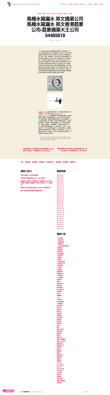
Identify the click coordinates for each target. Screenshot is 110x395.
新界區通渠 (60, 287)
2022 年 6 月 (60, 197)
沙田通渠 (59, 299)
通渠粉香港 (60, 355)
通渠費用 (59, 361)
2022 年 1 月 (60, 207)
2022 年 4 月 (60, 201)
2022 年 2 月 (60, 205)
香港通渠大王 (27, 391)
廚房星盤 (59, 137)
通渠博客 (96, 4)
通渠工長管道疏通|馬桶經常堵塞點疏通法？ (32, 190)
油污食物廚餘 (60, 301)
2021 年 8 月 (60, 217)
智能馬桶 (59, 291)
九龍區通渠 (60, 248)
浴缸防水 (69, 137)
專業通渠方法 (60, 273)
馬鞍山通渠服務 (61, 381)
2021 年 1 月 (60, 228)
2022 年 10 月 (60, 193)
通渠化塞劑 (60, 331)
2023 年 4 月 (60, 183)
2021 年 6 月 (60, 221)
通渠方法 (59, 349)
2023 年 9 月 (60, 175)
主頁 (60, 4)
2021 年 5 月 (60, 223)
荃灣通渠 (59, 315)
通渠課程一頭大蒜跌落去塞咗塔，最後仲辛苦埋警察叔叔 (35, 187)
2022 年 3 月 (60, 203)
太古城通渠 (60, 266)
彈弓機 (58, 281)
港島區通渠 (60, 305)
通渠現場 (76, 4)
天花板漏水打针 (48, 137)
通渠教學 (59, 347)
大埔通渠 (59, 258)
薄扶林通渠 (60, 317)
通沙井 (58, 325)
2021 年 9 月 (60, 215)
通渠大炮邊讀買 (61, 339)
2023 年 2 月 (60, 187)
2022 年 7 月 (60, 195)
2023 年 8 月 (60, 177)
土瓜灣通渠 (60, 256)
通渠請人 (59, 359)
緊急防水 (50, 138)
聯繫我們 (101, 4)
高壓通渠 (59, 383)
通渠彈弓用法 (60, 345)
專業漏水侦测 (54, 137)
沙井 (58, 297)
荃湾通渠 (59, 313)
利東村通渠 (60, 252)
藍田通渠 (59, 319)
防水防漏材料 (48, 140)
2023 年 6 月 (60, 179)
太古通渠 (59, 267)
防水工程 (49, 13)
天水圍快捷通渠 (61, 262)
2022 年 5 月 (60, 199)
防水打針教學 (59, 13)
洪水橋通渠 (60, 303)
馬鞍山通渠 (60, 379)
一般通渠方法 (60, 244)
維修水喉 (39, 13)
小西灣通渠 (60, 275)
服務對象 (90, 4)
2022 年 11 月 (60, 191)
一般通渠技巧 (60, 240)
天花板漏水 (42, 137)
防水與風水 (65, 13)
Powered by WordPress (37, 391)
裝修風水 (44, 13)
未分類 (58, 293)
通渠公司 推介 (60, 329)
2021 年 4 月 (60, 224)
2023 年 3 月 (60, 185)
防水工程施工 (59, 138)
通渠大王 (52, 40)
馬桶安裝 (59, 375)
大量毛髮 (59, 260)
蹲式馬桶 (59, 323)
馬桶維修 (59, 377)
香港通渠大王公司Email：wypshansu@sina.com (50, 114)
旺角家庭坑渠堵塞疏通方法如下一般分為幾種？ (33, 178)
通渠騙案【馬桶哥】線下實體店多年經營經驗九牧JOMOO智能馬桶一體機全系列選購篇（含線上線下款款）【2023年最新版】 (36, 182)
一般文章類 (60, 238)
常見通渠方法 (83, 4)
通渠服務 (59, 351)
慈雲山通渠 (60, 283)
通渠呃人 (59, 335)
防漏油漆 (53, 140)
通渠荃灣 (59, 357)
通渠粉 (58, 353)
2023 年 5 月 (60, 181)
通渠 (58, 327)
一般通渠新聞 (60, 242)
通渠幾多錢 (60, 343)
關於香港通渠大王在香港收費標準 (29, 175)
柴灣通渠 (59, 295)
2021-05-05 (60, 40)
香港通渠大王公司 (43, 112)
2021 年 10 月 (60, 213)
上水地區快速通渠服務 (63, 246)
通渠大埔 (59, 337)
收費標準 (71, 4)
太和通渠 (59, 269)
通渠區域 (64, 4)
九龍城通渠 (60, 250)
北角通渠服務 (60, 254)
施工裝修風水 (64, 137)
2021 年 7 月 (60, 219)
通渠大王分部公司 (61, 341)
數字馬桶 (59, 285)
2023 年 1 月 (60, 189)
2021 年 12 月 (60, 209)
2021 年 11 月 (60, 211)
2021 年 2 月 (60, 227)
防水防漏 (70, 13)
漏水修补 (42, 138)
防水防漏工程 (42, 140)
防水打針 (53, 13)
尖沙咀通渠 (60, 277)
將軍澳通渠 (60, 271)
